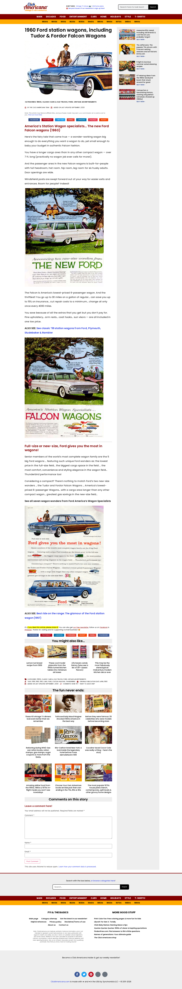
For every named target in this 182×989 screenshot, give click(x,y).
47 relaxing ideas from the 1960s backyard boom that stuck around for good (145, 79)
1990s (137, 21)
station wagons (58, 682)
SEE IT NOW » (140, 39)
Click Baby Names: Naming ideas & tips (110, 925)
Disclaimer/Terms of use (75, 922)
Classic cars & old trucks (55, 102)
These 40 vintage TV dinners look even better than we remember (38, 718)
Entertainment (78, 16)
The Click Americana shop (105, 937)
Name (28, 843)
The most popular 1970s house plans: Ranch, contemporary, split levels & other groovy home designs (98, 789)
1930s (81, 21)
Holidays (115, 16)
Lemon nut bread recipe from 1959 (34, 664)
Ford (70, 102)
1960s (109, 21)
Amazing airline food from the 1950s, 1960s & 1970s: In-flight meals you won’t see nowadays (38, 789)
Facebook (104, 627)
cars (45, 682)
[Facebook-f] (77, 974)
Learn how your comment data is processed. (77, 867)
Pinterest (28, 630)
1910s (63, 21)
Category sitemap (49, 919)
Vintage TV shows (82, 6)
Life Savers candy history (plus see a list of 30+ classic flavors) (79, 666)
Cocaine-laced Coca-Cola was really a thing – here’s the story (98, 750)
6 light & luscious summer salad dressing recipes (146, 64)
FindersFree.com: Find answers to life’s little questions (117, 931)
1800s (45, 21)
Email (28, 852)
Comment (29, 815)
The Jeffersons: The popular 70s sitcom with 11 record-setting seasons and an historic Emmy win (146, 49)
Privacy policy (55, 922)
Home (103, 16)
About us (52, 925)
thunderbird (70, 682)
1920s (72, 21)
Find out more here (35, 115)
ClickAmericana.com (60, 981)
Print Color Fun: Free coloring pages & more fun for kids (117, 919)
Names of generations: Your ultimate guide (112, 934)
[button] (34, 119)
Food (63, 16)
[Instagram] (98, 974)
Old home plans (98, 6)
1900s (54, 21)
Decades (51, 16)
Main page (33, 919)
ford (50, 682)
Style (128, 16)
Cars (94, 16)
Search (153, 7)
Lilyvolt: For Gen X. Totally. (105, 922)
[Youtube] (105, 974)
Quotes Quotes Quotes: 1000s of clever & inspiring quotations (120, 928)
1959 (33, 682)
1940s (91, 21)
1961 (41, 682)
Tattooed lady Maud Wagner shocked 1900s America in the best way (68, 718)
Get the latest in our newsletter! (73, 919)
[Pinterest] (91, 974)
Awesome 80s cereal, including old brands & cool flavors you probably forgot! (146, 33)
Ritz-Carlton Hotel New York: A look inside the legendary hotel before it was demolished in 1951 (68, 751)
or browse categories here (103, 880)
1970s (119, 21)
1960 (37, 682)
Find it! (124, 887)
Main (39, 16)
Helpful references (38, 922)
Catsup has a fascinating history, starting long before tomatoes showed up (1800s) (145, 94)
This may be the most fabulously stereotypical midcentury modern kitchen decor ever (102, 668)
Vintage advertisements (85, 102)
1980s (128, 21)
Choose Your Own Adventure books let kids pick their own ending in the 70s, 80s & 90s (68, 787)
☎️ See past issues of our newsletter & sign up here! (85, 8)
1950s (100, 21)
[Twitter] (84, 974)
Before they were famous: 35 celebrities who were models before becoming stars (98, 718)
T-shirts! (140, 16)
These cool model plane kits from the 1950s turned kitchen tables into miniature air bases (57, 668)
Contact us (63, 925)
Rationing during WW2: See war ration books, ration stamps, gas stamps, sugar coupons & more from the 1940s (38, 752)
